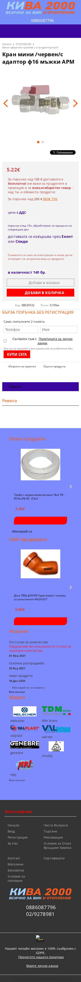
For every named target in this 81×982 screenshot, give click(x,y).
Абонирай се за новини (28, 687)
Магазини (15, 864)
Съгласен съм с (42, 341)
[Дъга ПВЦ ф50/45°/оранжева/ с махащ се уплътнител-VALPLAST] (40, 569)
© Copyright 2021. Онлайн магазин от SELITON (40, 979)
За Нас (13, 843)
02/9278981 (40, 913)
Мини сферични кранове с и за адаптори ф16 (30, 47)
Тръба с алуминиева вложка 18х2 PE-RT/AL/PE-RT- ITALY (39, 496)
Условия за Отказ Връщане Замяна (57, 845)
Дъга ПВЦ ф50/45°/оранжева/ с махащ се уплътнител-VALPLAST (39, 597)
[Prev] (7, 103)
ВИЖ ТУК (50, 199)
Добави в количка (40, 521)
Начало (6, 44)
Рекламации (53, 837)
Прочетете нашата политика (41, 957)
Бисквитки (16, 870)
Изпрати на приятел (22, 366)
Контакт (14, 858)
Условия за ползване (16, 878)
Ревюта (15, 387)
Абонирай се (22, 531)
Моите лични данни (42, 966)
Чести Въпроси (56, 825)
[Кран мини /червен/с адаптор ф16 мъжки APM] (40, 103)
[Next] (74, 103)
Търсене (50, 831)
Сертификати (54, 858)
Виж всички (17, 692)
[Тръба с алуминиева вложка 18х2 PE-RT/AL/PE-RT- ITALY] (40, 469)
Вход (11, 831)
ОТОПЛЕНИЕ (23, 44)
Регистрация (18, 837)
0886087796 (42, 20)
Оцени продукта (54, 366)
